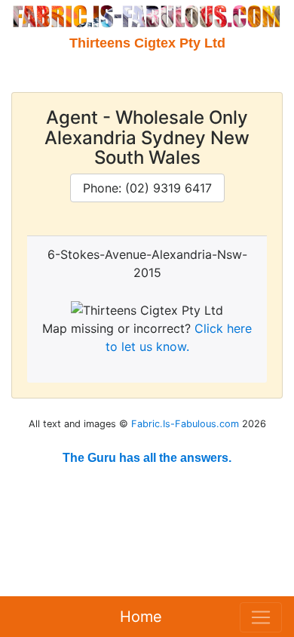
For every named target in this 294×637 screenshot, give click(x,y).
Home (141, 617)
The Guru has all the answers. (147, 457)
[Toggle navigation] (261, 617)
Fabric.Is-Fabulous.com (185, 423)
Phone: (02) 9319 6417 (147, 187)
